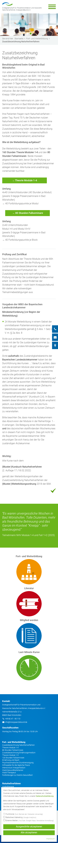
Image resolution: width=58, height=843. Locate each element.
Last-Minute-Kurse (29, 652)
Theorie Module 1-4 (10, 747)
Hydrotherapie (8, 786)
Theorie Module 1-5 (10, 755)
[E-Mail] (55, 337)
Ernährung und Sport (10, 760)
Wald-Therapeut (9, 772)
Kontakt (6, 701)
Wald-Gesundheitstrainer (12, 770)
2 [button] (31, 33)
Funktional (24, 814)
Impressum (50, 839)
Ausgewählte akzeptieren (29, 826)
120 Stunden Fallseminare (13, 758)
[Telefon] (55, 329)
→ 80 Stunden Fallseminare (27, 212)
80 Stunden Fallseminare (12, 750)
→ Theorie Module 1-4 (24, 180)
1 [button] (27, 33)
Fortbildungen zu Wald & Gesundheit (17, 775)
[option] (29, 24)
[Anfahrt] (55, 345)
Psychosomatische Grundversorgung (17, 762)
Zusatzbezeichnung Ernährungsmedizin (18, 752)
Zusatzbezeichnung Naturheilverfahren (18, 745)
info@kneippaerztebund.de (16, 722)
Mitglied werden (29, 620)
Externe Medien (29, 820)
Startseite (18, 38)
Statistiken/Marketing (20, 817)
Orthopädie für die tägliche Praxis (16, 765)
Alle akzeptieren (29, 832)
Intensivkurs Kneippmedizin (13, 768)
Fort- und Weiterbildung (37, 38)
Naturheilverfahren (11, 783)
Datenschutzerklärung (45, 796)
